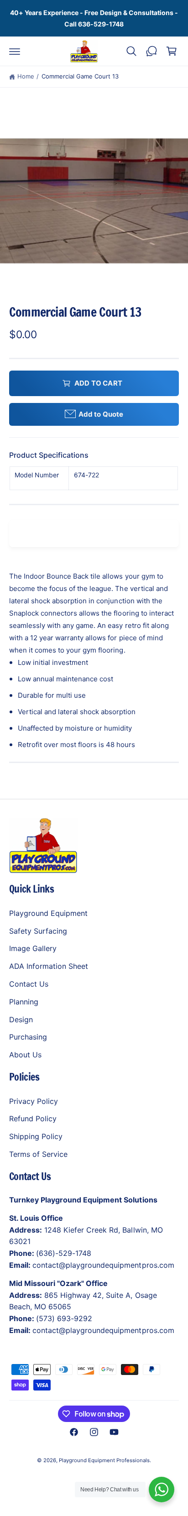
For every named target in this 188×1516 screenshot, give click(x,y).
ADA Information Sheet (48, 966)
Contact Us (28, 983)
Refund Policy (33, 1118)
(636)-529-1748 (63, 1253)
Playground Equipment (48, 913)
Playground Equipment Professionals (104, 1460)
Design (21, 1019)
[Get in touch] (151, 51)
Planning (23, 1001)
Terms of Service (38, 1154)
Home (25, 76)
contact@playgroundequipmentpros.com (103, 1265)
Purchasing (28, 1036)
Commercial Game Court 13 (80, 76)
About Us (25, 1054)
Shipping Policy (36, 1136)
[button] (15, 51)
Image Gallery (33, 948)
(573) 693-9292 (64, 1318)
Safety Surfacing (38, 931)
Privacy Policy (33, 1101)
